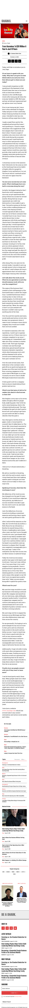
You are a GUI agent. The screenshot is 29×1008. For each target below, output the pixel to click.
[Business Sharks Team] (9, 54)
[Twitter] (12, 61)
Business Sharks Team (16, 53)
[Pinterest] (16, 61)
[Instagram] (7, 928)
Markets (4, 773)
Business (6, 728)
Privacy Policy (18, 996)
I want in (13, 992)
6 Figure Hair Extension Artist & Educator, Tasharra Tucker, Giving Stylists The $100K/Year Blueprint (15, 747)
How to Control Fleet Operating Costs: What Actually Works (13, 795)
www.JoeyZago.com (9, 710)
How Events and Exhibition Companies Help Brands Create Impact (14, 791)
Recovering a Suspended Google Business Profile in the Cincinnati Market (14, 776)
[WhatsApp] (19, 61)
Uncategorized (5, 762)
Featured (4, 798)
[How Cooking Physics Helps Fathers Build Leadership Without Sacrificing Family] (14, 817)
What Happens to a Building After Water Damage (14, 860)
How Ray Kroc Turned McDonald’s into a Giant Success (15, 736)
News (3, 41)
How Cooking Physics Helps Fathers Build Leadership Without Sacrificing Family (13, 770)
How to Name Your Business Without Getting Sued (11, 781)
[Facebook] (9, 61)
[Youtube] (15, 928)
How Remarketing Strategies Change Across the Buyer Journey (14, 786)
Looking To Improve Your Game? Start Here (13, 753)
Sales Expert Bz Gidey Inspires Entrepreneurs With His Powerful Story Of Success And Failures (7, 904)
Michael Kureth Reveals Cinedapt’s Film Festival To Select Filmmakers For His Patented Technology (22, 900)
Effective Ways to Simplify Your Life (11, 741)
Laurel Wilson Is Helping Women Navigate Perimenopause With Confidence (13, 801)
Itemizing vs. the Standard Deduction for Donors (11, 764)
